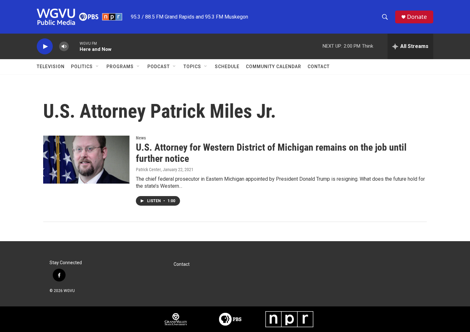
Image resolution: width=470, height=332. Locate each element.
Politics (82, 66)
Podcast (158, 66)
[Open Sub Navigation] (97, 66)
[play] (45, 46)
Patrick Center (148, 169)
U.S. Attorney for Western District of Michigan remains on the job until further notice (271, 153)
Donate (417, 16)
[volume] (64, 46)
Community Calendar (273, 66)
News (141, 137)
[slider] (74, 46)
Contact (319, 66)
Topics (192, 66)
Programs (120, 66)
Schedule (227, 66)
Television (51, 66)
